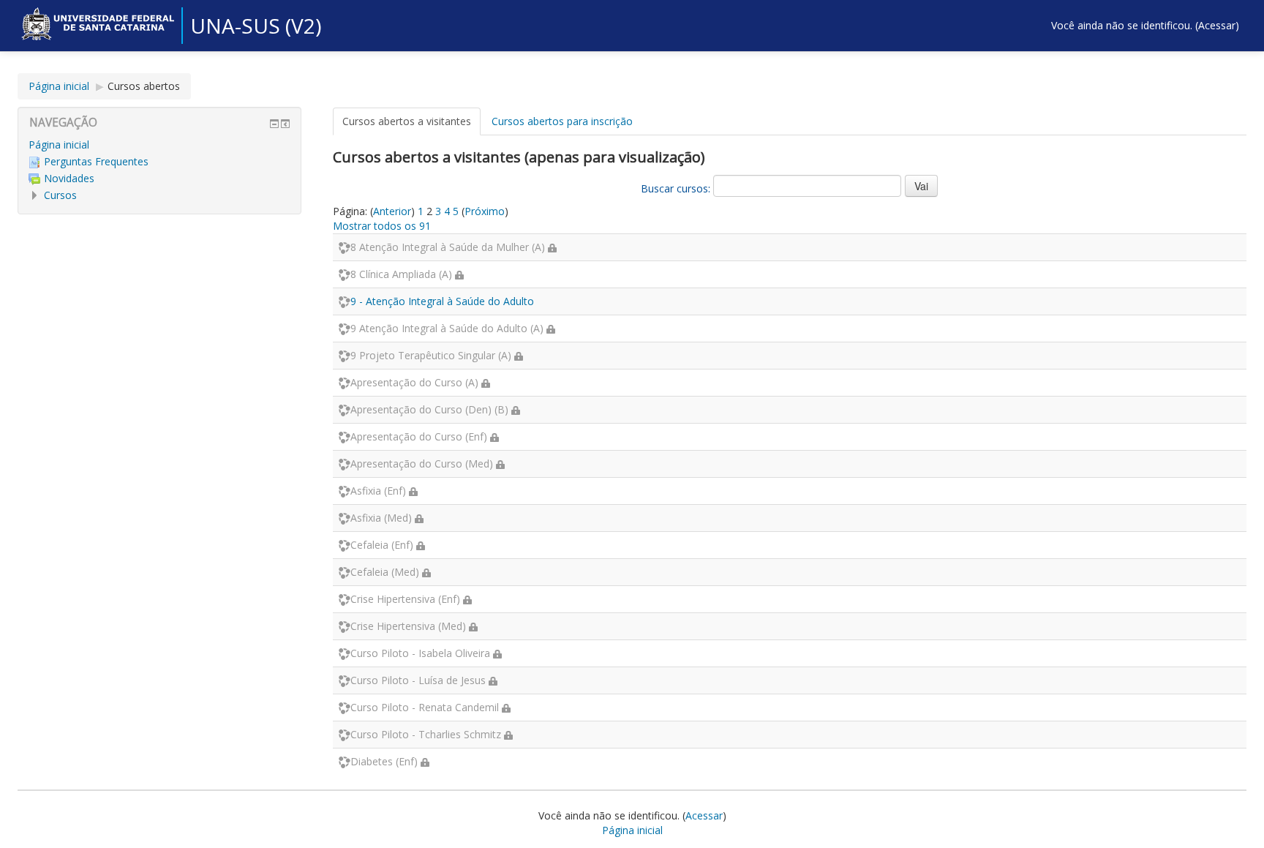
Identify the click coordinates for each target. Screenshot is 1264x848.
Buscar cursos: (677, 188)
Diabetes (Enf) (384, 761)
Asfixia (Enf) (378, 491)
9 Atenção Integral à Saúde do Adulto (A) (446, 328)
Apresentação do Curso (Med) (421, 463)
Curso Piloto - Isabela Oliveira (420, 653)
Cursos (60, 195)
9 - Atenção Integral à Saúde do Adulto (442, 301)
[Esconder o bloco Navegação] (274, 123)
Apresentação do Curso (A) (414, 382)
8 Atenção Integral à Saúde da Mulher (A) (447, 247)
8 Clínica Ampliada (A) (401, 274)
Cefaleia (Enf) (381, 545)
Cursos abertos (144, 86)
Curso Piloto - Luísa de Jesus (418, 680)
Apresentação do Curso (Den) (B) (429, 409)
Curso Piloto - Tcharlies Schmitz (425, 734)
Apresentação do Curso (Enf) (418, 436)
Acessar (1216, 25)
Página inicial (59, 86)
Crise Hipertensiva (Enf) (405, 599)
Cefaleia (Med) (384, 572)
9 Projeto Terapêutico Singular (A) (430, 355)
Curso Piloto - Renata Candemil (424, 707)
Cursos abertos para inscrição (562, 121)
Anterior (392, 211)
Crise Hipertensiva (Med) (408, 626)
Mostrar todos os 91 (382, 226)
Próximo (484, 211)
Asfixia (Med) (381, 518)
